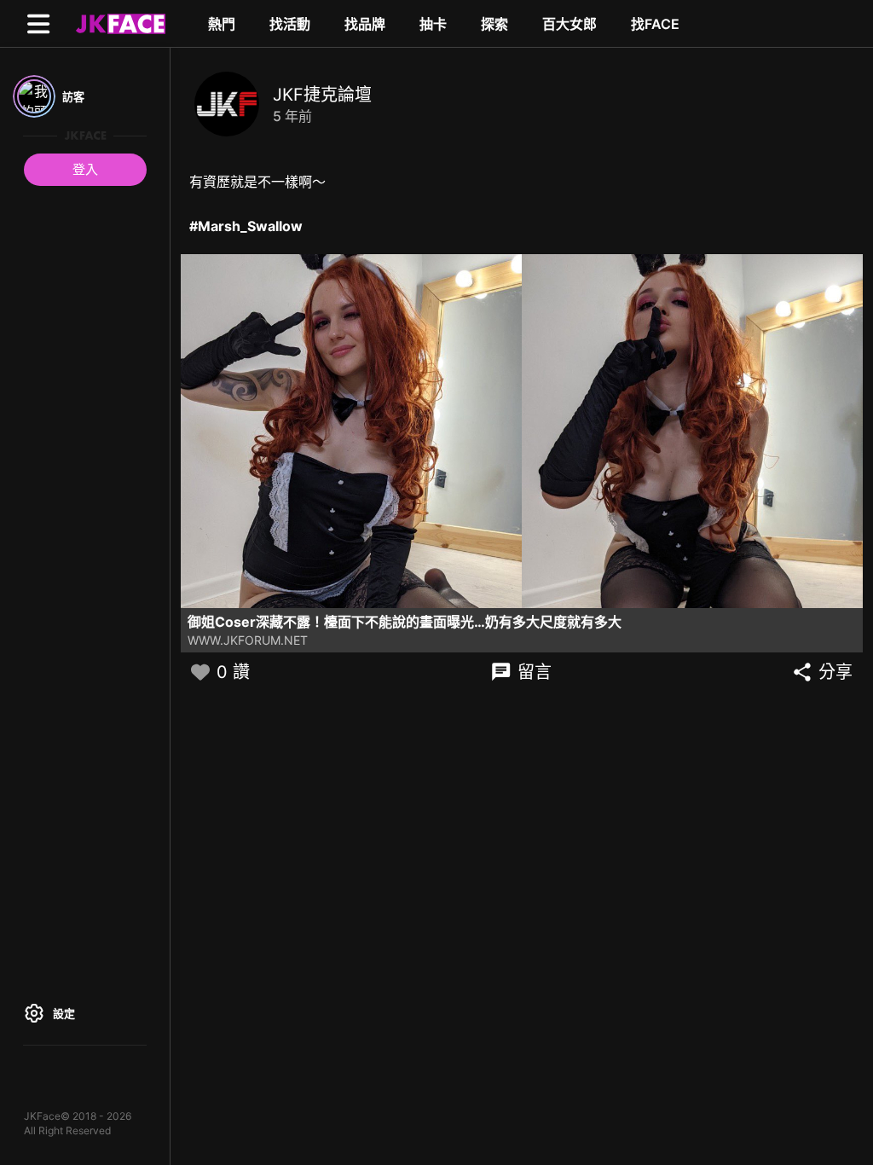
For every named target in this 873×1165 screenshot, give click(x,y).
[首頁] (118, 23)
